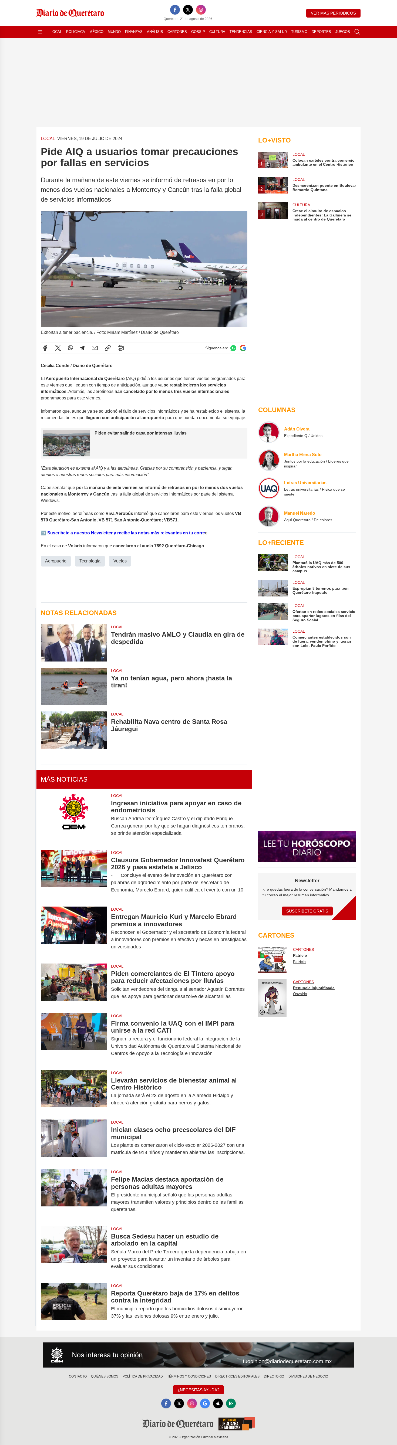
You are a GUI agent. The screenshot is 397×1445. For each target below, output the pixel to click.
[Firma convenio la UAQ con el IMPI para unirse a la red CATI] (74, 1038)
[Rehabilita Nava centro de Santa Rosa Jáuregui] (74, 729)
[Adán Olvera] (269, 432)
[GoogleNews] (205, 1403)
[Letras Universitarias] (269, 488)
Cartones (177, 32)
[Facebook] (175, 10)
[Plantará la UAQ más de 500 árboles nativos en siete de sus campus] (273, 563)
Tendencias (241, 32)
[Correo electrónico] (94, 348)
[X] (188, 10)
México (96, 32)
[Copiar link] (107, 348)
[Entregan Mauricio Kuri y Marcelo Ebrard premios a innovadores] (74, 932)
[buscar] (357, 32)
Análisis (155, 32)
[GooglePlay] (231, 1403)
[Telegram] (82, 348)
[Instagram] (201, 10)
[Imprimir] (120, 348)
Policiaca (75, 32)
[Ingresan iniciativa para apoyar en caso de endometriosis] (74, 818)
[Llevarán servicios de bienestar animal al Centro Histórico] (74, 1091)
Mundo (114, 32)
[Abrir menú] (40, 32)
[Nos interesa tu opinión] (198, 1355)
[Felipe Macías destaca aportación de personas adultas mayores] (74, 1194)
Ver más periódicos (333, 13)
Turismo (299, 32)
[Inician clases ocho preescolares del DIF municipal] (74, 1141)
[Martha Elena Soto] (269, 460)
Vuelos (120, 561)
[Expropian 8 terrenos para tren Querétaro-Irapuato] (273, 588)
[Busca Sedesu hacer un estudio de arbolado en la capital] (74, 1251)
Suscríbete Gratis (307, 911)
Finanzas (134, 32)
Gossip (198, 32)
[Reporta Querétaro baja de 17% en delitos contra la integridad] (74, 1304)
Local (56, 32)
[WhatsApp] (70, 348)
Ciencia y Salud (272, 32)
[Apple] (218, 1403)
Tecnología (89, 561)
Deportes (321, 32)
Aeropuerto (55, 561)
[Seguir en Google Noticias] (243, 348)
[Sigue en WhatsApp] (233, 348)
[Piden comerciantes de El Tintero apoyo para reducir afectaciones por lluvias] (74, 985)
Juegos (342, 32)
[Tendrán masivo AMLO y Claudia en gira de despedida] (74, 642)
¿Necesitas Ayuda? (198, 1390)
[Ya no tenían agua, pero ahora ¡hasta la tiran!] (74, 686)
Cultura (217, 32)
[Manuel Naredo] (269, 516)
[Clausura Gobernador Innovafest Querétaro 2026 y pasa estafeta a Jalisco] (74, 875)
